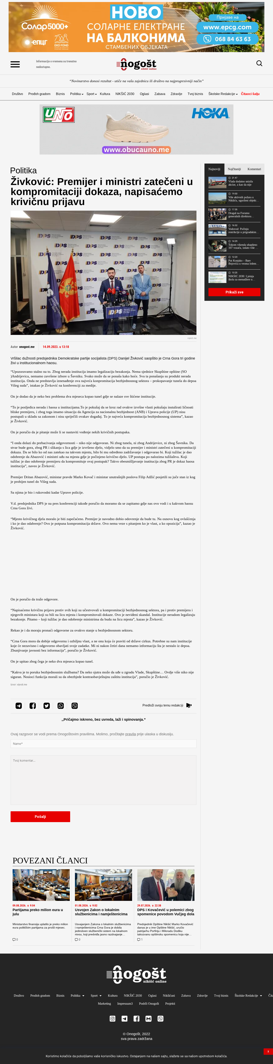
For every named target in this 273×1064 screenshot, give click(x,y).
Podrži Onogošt (149, 1003)
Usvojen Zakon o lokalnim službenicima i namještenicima (101, 912)
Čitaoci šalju (250, 94)
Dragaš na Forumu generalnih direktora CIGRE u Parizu (239, 215)
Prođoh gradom (39, 94)
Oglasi (144, 94)
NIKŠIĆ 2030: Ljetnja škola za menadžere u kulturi (241, 278)
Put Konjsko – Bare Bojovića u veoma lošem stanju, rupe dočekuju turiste (242, 262)
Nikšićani (169, 995)
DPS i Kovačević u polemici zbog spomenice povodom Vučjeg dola (165, 912)
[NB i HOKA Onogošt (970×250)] (136, 129)
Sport (90, 94)
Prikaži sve (234, 292)
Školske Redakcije (221, 94)
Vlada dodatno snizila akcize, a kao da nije (240, 183)
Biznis (60, 94)
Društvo (17, 94)
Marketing (104, 1003)
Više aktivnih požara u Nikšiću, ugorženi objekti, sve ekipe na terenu (243, 199)
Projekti (170, 1003)
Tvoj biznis (195, 94)
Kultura (105, 94)
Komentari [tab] (254, 169)
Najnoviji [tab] (214, 169)
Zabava (159, 94)
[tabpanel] (234, 238)
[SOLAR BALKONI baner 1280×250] (136, 27)
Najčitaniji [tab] (234, 169)
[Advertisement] (103, 565)
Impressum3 (125, 1003)
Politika (75, 94)
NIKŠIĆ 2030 (125, 94)
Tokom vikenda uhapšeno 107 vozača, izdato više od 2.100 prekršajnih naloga (243, 246)
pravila (130, 734)
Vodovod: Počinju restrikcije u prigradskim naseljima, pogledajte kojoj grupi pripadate (243, 230)
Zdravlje (176, 94)
